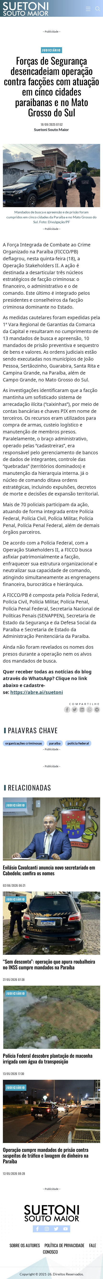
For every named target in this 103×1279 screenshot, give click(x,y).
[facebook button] (37, 1228)
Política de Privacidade (64, 1245)
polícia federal (78, 743)
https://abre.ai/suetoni (36, 692)
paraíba (54, 743)
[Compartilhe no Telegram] (97, 709)
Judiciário (51, 50)
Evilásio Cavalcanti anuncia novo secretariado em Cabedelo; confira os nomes (49, 870)
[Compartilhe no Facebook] (67, 709)
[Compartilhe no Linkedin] (82, 709)
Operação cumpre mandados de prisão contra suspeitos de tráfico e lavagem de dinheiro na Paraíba (45, 1155)
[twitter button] (56, 1228)
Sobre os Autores (25, 1245)
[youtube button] (65, 1228)
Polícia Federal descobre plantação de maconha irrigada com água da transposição (47, 1058)
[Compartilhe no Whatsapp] (89, 709)
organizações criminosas (23, 743)
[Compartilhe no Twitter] (74, 709)
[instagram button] (47, 1228)
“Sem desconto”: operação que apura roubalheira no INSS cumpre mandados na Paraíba (49, 964)
